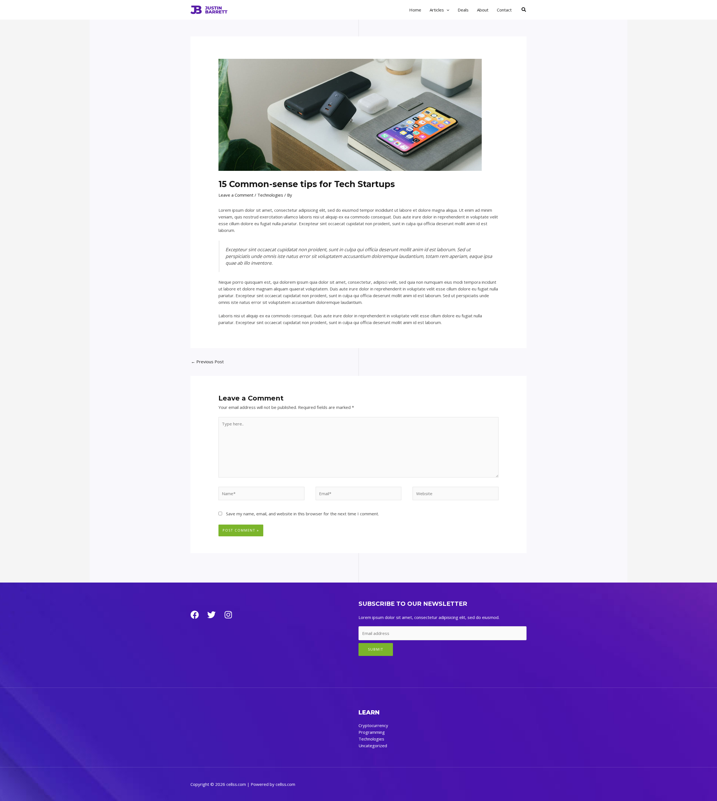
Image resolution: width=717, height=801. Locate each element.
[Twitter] (211, 615)
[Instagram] (228, 615)
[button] (446, 10)
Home (415, 10)
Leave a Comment (235, 195)
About (482, 10)
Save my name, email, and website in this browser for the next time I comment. (302, 513)
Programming (371, 732)
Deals (463, 10)
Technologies (270, 195)
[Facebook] (194, 615)
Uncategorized (372, 745)
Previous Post (207, 361)
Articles (437, 10)
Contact (504, 10)
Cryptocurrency (373, 725)
